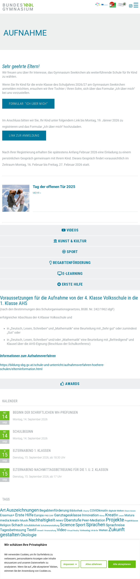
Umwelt (40, 530)
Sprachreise (115, 525)
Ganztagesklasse (67, 515)
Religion (5, 525)
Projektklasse (131, 520)
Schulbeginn (23, 431)
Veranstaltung (50, 530)
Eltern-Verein (130, 511)
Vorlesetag (85, 530)
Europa (39, 515)
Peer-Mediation (93, 520)
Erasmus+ (7, 515)
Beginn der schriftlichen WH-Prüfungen (45, 412)
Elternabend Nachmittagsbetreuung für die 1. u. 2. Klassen (60, 470)
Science (67, 524)
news (59, 520)
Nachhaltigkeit (42, 520)
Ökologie (28, 535)
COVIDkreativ (99, 510)
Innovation (90, 515)
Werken (103, 530)
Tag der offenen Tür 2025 (54, 187)
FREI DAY (48, 515)
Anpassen (68, 564)
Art (3, 510)
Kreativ (111, 515)
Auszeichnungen (22, 510)
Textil (31, 530)
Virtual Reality (73, 530)
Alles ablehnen (94, 564)
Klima (102, 516)
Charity (86, 511)
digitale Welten (116, 510)
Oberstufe (72, 520)
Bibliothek (75, 510)
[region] (70, 559)
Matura (129, 515)
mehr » (37, 192)
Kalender (9, 401)
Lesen (121, 516)
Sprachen (95, 524)
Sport (80, 524)
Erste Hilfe (24, 515)
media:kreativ (9, 520)
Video (61, 530)
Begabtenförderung (54, 510)
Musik (24, 520)
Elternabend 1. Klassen (32, 451)
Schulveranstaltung (50, 525)
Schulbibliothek (32, 525)
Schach (17, 525)
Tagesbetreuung (13, 530)
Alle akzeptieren (122, 564)
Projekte (115, 520)
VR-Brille (94, 530)
